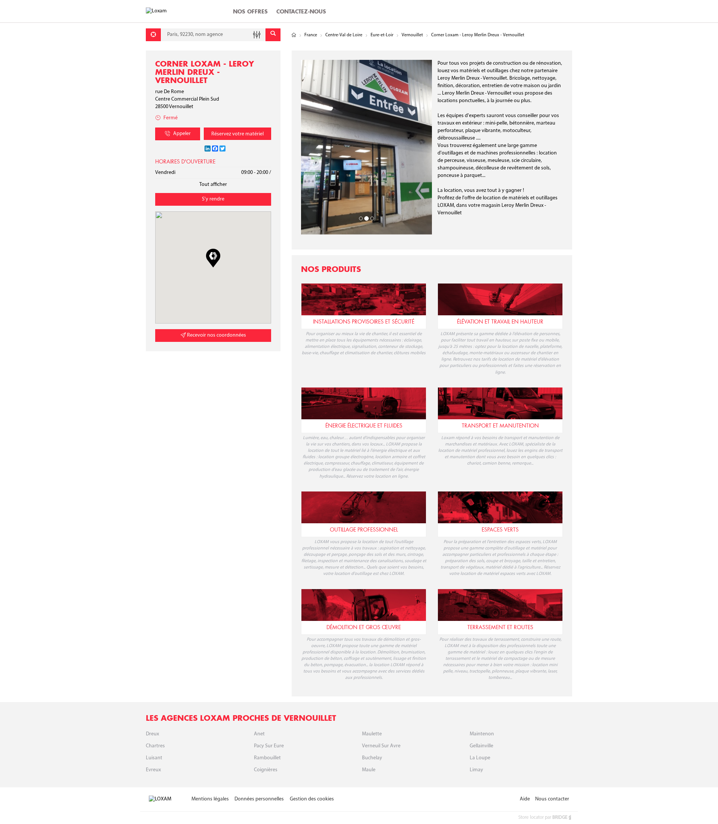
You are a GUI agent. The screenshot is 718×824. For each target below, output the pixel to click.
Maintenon (482, 711)
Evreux (153, 747)
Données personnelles (259, 776)
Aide (525, 776)
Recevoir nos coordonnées (216, 335)
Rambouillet (267, 735)
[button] (213, 258)
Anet (259, 711)
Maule (368, 747)
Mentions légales (210, 776)
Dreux (152, 711)
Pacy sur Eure (269, 723)
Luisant (154, 735)
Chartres (155, 723)
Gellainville (481, 723)
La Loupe (480, 735)
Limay (476, 747)
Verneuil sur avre (381, 723)
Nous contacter (552, 776)
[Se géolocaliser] (153, 34)
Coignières (265, 747)
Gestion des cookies (312, 776)
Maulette (372, 711)
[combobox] (213, 34)
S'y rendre (213, 199)
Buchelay (372, 735)
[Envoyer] (273, 34)
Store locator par (542, 794)
